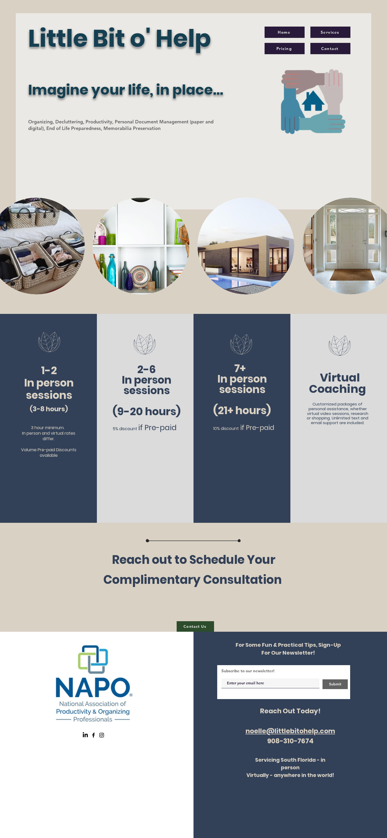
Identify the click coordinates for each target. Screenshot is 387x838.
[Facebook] (93, 735)
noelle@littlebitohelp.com (290, 731)
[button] (141, 246)
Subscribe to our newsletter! (247, 671)
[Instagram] (101, 735)
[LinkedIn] (85, 735)
